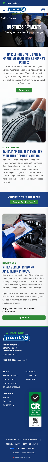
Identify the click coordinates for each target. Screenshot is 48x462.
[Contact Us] (43, 10)
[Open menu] (3, 9)
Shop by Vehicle (11, 375)
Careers (7, 401)
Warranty (30, 379)
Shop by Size (9, 379)
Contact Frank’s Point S (24, 202)
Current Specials (11, 387)
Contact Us (8, 405)
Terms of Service (30, 444)
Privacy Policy (13, 444)
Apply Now (24, 90)
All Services (31, 375)
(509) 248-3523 (9, 355)
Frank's (3, 18)
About (6, 397)
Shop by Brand (10, 383)
